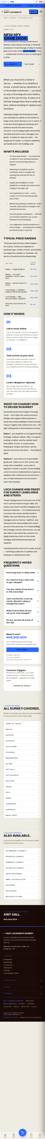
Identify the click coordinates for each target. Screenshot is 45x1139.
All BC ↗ (34, 1007)
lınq (12, 2)
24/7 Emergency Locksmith (16, 851)
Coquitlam (7, 1007)
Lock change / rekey (11, 973)
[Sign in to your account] (36, 2)
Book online (32, 64)
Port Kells (10, 769)
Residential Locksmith (15, 857)
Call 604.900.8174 (12, 64)
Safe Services (11, 891)
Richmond (30, 1004)
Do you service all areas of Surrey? (19, 621)
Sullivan (9, 764)
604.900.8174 (16, 637)
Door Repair (10, 885)
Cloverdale (10, 752)
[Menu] (40, 11)
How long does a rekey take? (20, 572)
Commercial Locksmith (15, 862)
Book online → (22, 650)
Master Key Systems (14, 897)
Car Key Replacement (14, 874)
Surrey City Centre (13, 724)
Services (12, 18)
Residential (8, 962)
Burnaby (22, 1004)
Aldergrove (10, 810)
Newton (9, 729)
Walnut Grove (11, 815)
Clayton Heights (12, 775)
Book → (33, 11)
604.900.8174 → (11, 919)
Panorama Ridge (12, 758)
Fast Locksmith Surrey (19, 933)
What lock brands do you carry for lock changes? (19, 611)
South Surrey (11, 747)
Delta (8, 792)
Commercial (8, 965)
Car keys (7, 970)
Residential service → (22, 686)
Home (5, 18)
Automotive (8, 968)
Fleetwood (10, 741)
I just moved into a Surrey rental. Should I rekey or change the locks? (19, 601)
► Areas (7, 987)
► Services (8, 956)
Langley (9, 787)
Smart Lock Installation (15, 879)
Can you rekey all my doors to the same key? (20, 590)
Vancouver (30, 1001)
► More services (10, 980)
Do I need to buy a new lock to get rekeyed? (20, 581)
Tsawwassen (11, 804)
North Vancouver (10, 1004)
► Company (8, 993)
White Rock (10, 781)
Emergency (8, 959)
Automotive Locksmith (15, 868)
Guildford (10, 735)
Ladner (8, 798)
